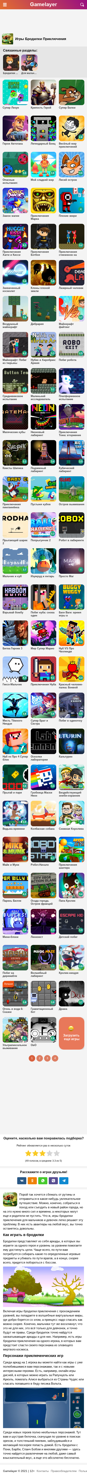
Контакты (43, 1471)
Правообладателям (64, 1471)
